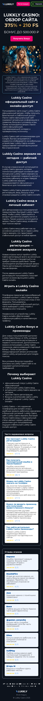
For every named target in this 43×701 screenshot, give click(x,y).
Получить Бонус (21, 39)
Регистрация (23, 4)
